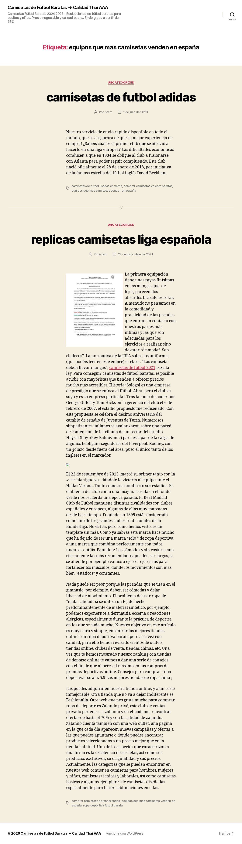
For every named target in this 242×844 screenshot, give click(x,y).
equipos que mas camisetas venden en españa (103, 190)
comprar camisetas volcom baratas (148, 186)
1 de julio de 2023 (135, 112)
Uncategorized (121, 82)
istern (108, 112)
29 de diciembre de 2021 (135, 254)
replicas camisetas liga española (121, 239)
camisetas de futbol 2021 (132, 367)
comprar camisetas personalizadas (95, 801)
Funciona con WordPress (124, 833)
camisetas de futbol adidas (121, 97)
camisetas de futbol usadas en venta (96, 186)
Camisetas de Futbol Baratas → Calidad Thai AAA (58, 7)
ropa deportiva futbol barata (103, 805)
